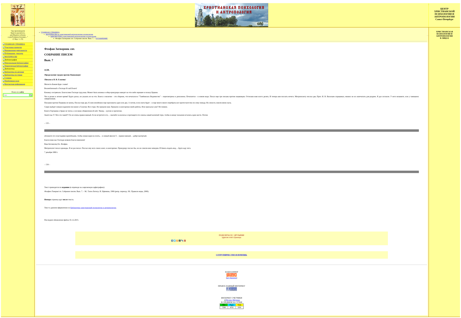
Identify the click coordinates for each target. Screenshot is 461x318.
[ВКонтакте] (172, 240)
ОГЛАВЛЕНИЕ (102, 38)
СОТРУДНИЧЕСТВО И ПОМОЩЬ (231, 255)
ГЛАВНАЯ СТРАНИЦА (50, 32)
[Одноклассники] (177, 240)
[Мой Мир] (180, 240)
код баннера (232, 278)
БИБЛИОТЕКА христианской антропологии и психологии (73, 36)
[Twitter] (174, 240)
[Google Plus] (185, 240)
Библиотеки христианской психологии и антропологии (93, 208)
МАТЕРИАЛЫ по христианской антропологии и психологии (69, 34)
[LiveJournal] (182, 240)
